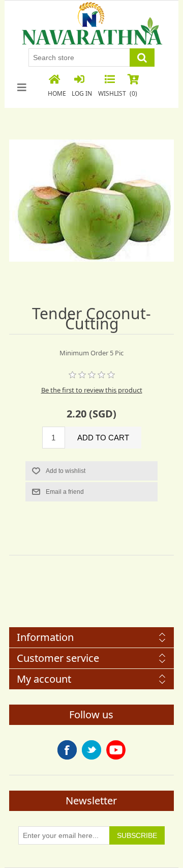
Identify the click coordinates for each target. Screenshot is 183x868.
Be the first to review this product (91, 390)
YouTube (116, 750)
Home (57, 93)
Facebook (67, 750)
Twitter (91, 750)
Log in (82, 93)
